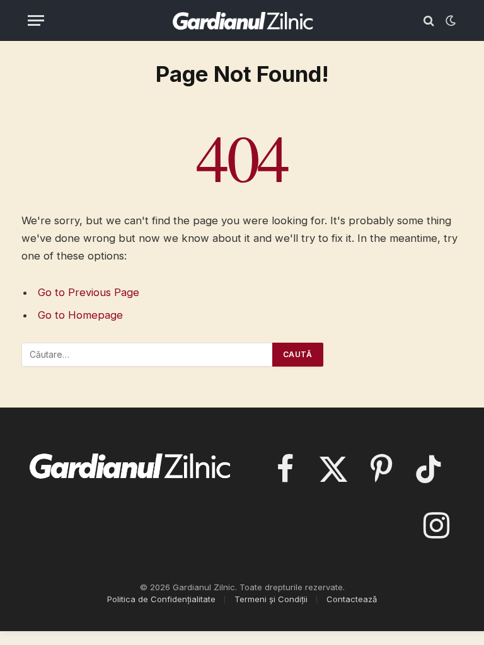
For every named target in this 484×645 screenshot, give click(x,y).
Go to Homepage (80, 315)
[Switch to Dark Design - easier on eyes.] (449, 20)
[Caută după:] (147, 355)
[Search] (429, 20)
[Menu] (36, 20)
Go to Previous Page (88, 292)
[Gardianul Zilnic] (242, 20)
